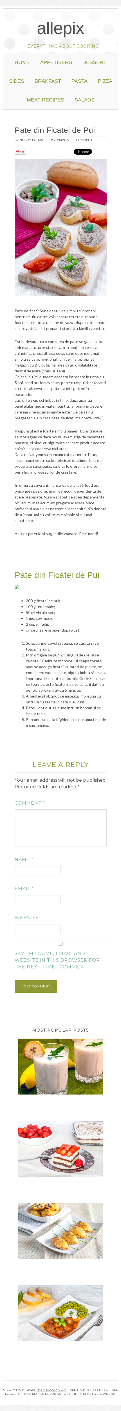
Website (27, 917)
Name (24, 859)
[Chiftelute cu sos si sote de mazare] (61, 1314)
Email (24, 888)
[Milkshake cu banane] (61, 1067)
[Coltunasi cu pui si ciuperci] (61, 1232)
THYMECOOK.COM (51, 1389)
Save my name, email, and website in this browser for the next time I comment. (57, 960)
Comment (30, 803)
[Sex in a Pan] (61, 1149)
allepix (60, 28)
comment (84, 140)
